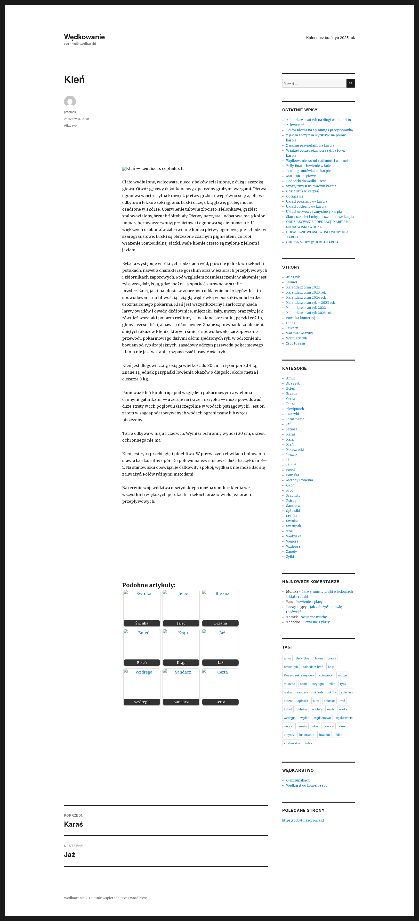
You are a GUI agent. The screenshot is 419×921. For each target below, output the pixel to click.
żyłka (308, 743)
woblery (317, 709)
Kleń (290, 445)
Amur (290, 378)
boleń (319, 658)
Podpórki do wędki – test (306, 181)
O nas (290, 323)
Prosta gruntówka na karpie (308, 171)
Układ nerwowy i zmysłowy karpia (314, 212)
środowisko (292, 743)
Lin (288, 460)
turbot (288, 709)
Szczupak (293, 526)
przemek (70, 111)
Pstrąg (291, 501)
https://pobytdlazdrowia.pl (303, 820)
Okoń (290, 485)
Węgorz (292, 541)
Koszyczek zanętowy (299, 675)
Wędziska (293, 536)
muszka (289, 683)
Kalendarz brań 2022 (303, 287)
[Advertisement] (196, 130)
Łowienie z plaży (309, 602)
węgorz (289, 726)
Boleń (290, 388)
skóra (332, 692)
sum (316, 700)
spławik (303, 700)
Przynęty (293, 495)
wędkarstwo (322, 717)
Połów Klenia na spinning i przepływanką (319, 130)
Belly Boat (303, 658)
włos (315, 726)
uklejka (302, 709)
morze (342, 675)
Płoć (289, 490)
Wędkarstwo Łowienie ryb (306, 785)
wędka (304, 717)
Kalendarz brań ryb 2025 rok (330, 37)
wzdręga (290, 717)
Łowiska (292, 475)
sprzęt (288, 700)
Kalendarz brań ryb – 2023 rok (310, 303)
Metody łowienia (299, 480)
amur (287, 658)
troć (342, 700)
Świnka (292, 521)
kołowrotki (326, 675)
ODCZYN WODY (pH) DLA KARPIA (312, 242)
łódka (338, 734)
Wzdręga (293, 546)
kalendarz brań (313, 666)
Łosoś (290, 470)
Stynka (291, 516)
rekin (332, 683)
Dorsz (290, 404)
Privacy (292, 328)
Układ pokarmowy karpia (306, 201)
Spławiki (293, 511)
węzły (303, 726)
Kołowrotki (295, 450)
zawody (328, 726)
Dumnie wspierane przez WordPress (118, 898)
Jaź (288, 424)
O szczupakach (298, 780)
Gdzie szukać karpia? (303, 191)
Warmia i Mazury (299, 333)
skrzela (318, 692)
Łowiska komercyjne (302, 318)
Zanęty (291, 552)
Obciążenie (295, 196)
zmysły (289, 734)
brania (332, 658)
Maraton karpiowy (301, 176)
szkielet (329, 700)
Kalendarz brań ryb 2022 (306, 308)
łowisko (324, 734)
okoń (303, 683)
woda (330, 709)
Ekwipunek (295, 409)
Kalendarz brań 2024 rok (306, 298)
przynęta (318, 683)
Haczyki (292, 414)
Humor (292, 282)
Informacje (295, 419)
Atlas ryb (70, 125)
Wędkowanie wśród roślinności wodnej (317, 161)
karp (331, 666)
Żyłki (290, 557)
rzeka (288, 692)
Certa (290, 399)
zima (342, 726)
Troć (290, 531)
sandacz (302, 692)
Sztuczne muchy (314, 617)
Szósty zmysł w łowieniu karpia (311, 186)
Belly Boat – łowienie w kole (308, 166)
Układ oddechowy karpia (306, 207)
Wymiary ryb (296, 338)
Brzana (292, 394)
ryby (343, 683)
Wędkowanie (84, 36)
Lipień (291, 465)
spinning (347, 692)
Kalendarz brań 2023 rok (306, 292)
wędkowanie (344, 717)
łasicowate (306, 734)
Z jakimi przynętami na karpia (310, 145)
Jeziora (291, 429)
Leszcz (291, 455)
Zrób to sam (295, 343)
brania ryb (291, 666)
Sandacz (293, 506)
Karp (290, 439)
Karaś (290, 434)
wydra (343, 709)
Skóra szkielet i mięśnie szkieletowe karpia (320, 217)
